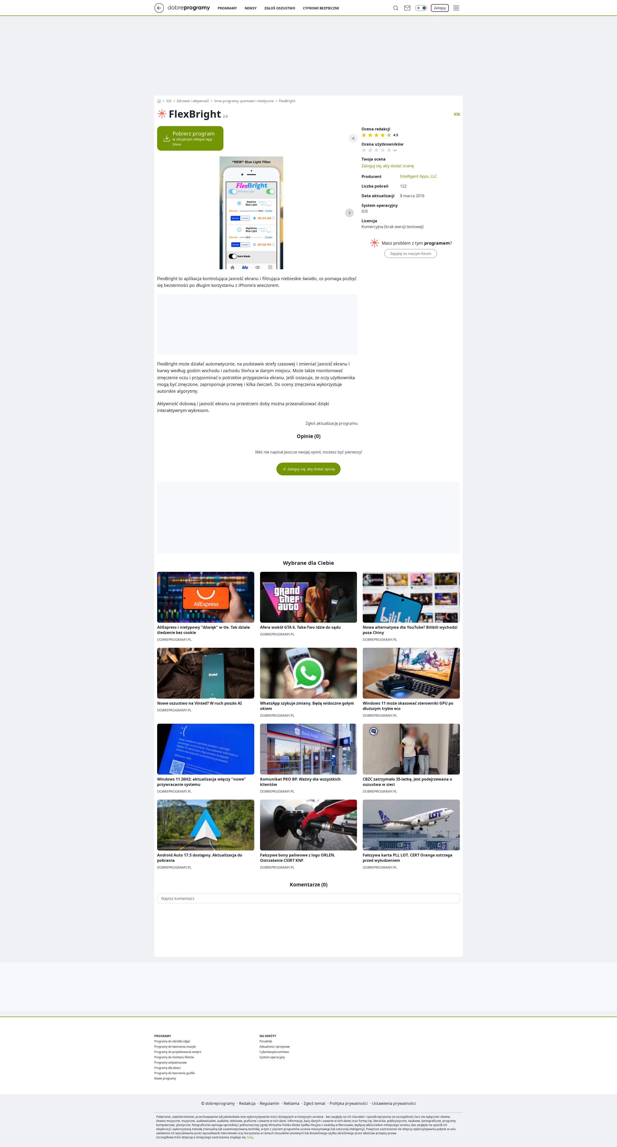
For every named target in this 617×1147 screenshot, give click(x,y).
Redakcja (247, 1103)
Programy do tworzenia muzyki (175, 1047)
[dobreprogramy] (193, 7)
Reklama (291, 1103)
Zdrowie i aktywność (193, 101)
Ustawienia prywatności (394, 1103)
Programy (227, 8)
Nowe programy (165, 1078)
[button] (456, 8)
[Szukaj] (396, 8)
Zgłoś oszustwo (279, 8)
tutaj (250, 1137)
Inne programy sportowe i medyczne (244, 101)
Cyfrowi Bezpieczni (321, 8)
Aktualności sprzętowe (275, 1047)
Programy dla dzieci (167, 1068)
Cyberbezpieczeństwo (274, 1052)
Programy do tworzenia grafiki (174, 1073)
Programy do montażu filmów (174, 1057)
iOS (169, 101)
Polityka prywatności (349, 1103)
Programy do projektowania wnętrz (177, 1052)
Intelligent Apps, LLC (418, 176)
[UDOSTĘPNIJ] (353, 138)
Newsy (251, 8)
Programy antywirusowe (170, 1062)
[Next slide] (349, 213)
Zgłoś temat (314, 1103)
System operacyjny (272, 1057)
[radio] (364, 135)
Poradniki (266, 1041)
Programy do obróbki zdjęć (172, 1041)
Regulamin (269, 1103)
